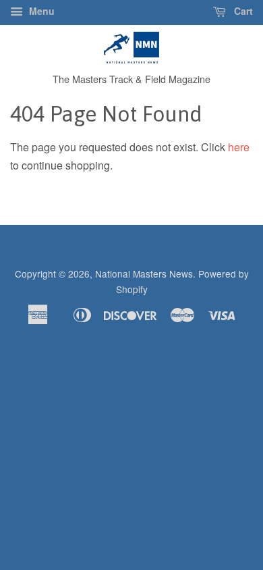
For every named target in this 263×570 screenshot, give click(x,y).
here (239, 147)
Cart (242, 11)
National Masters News (144, 273)
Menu (40, 11)
